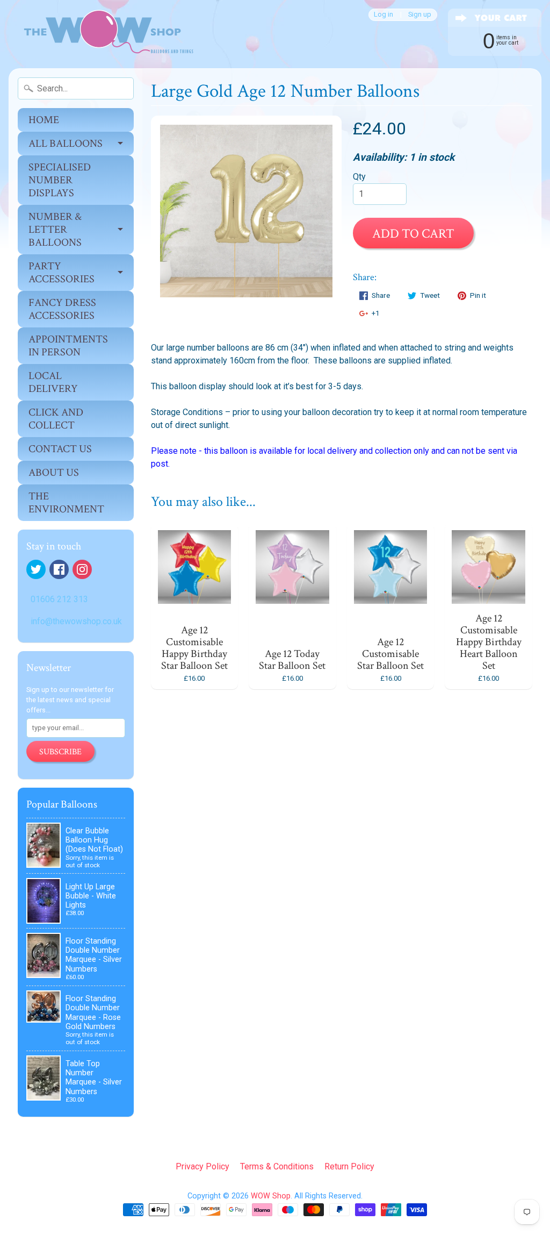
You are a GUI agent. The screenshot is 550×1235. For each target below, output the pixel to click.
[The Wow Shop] (103, 34)
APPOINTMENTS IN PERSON (68, 345)
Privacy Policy (202, 1166)
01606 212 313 (59, 599)
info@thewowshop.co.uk (76, 621)
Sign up (419, 14)
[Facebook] (59, 569)
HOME (43, 120)
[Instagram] (82, 569)
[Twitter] (36, 569)
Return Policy (349, 1166)
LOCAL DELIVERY (53, 382)
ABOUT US (53, 473)
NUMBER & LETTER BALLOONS (55, 229)
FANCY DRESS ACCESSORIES (62, 309)
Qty (359, 177)
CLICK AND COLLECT (55, 418)
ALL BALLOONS (65, 144)
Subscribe (60, 752)
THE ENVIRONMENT (66, 502)
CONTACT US (60, 449)
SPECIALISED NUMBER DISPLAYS (59, 180)
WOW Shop (271, 1196)
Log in (383, 14)
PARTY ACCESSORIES (61, 272)
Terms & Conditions (277, 1166)
